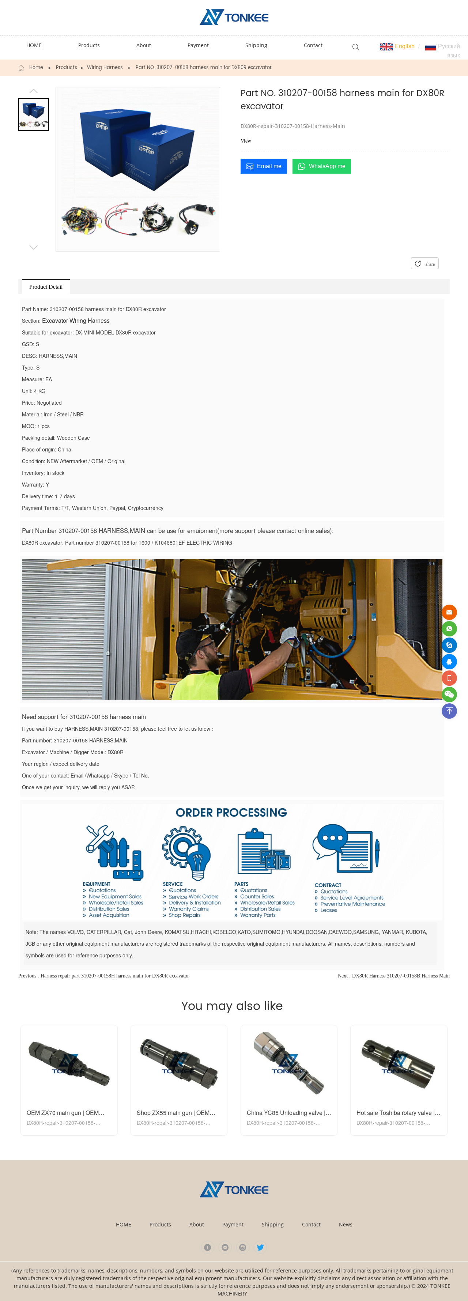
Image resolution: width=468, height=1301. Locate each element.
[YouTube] (225, 1247)
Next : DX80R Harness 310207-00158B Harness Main (394, 976)
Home (36, 68)
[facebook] (207, 1247)
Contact (311, 1224)
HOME (123, 1224)
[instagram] (242, 1247)
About (196, 1224)
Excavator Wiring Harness (76, 320)
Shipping (273, 1224)
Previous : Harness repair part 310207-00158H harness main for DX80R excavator (103, 976)
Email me (269, 166)
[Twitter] (260, 1247)
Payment (233, 1224)
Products (66, 68)
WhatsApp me (327, 166)
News (345, 1224)
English (404, 46)
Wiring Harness (105, 68)
